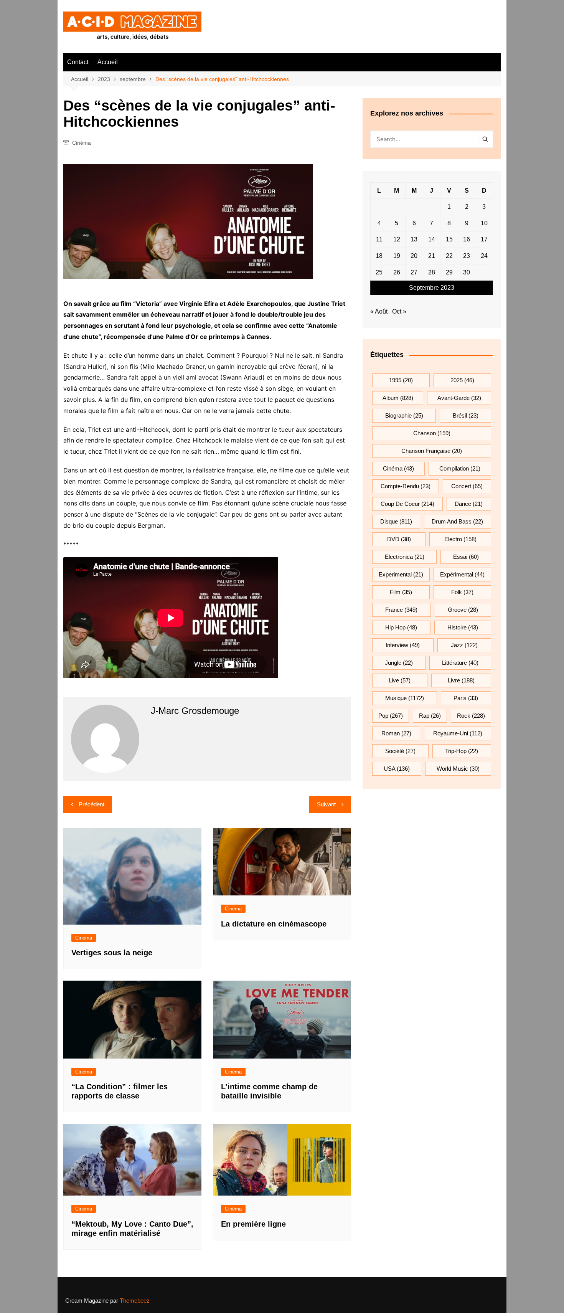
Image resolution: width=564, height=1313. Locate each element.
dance (469, 503)
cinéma (398, 468)
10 (484, 223)
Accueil (107, 62)
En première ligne (253, 1224)
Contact (77, 62)
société (400, 751)
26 (396, 272)
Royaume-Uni (457, 733)
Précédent (91, 804)
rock (471, 715)
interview (403, 645)
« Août (379, 311)
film (401, 592)
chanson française (431, 451)
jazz (464, 645)
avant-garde (459, 398)
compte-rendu (405, 486)
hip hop (401, 627)
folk (462, 592)
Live (400, 680)
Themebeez (135, 1300)
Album (398, 398)
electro (460, 539)
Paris (466, 698)
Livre (461, 680)
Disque (396, 521)
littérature (460, 662)
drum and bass (457, 521)
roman (396, 733)
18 (379, 256)
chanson (431, 433)
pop (390, 715)
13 (414, 239)
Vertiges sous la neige (111, 952)
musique (404, 698)
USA (397, 768)
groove (463, 609)
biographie (404, 415)
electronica (404, 556)
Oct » (399, 311)
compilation (459, 468)
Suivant (326, 804)
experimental (401, 574)
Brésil (465, 415)
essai (466, 556)
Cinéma (81, 143)
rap (430, 715)
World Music (458, 768)
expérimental (462, 574)
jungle (399, 662)
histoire (462, 627)
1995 (401, 380)
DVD (399, 539)
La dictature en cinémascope (274, 924)
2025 (462, 380)
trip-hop (461, 751)
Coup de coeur (407, 503)
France (401, 609)
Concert (467, 486)
